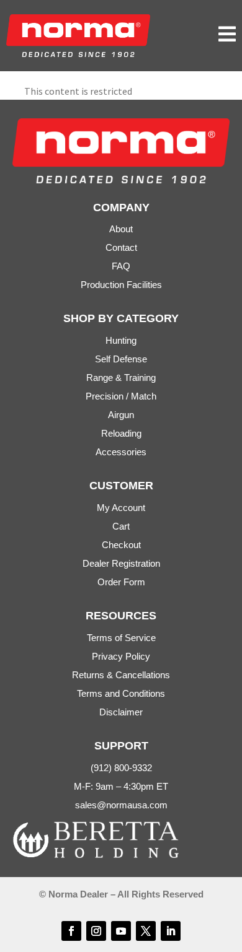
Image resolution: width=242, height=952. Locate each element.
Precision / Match (121, 396)
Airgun (121, 414)
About (121, 229)
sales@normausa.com (121, 805)
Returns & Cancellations (121, 675)
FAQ (121, 266)
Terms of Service (121, 637)
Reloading (121, 433)
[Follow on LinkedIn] (171, 931)
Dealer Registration (121, 563)
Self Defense (121, 359)
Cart (121, 526)
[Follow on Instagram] (96, 931)
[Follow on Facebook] (71, 931)
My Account (121, 507)
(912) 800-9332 (121, 767)
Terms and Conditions (121, 693)
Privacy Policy (121, 656)
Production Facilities (121, 284)
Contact (121, 247)
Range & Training (121, 377)
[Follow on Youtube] (121, 931)
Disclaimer (121, 712)
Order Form (121, 582)
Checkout (121, 544)
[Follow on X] (146, 931)
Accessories (121, 452)
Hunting (121, 340)
